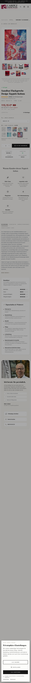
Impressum (12, 679)
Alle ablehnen (15, 662)
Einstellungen (16, 667)
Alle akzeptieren (15, 672)
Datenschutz (6, 679)
